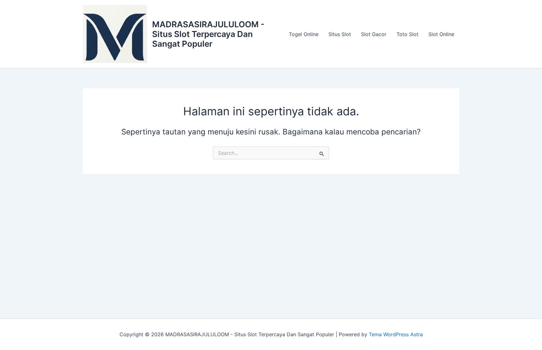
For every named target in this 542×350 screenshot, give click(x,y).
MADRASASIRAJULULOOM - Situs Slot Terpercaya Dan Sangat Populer (208, 34)
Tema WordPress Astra (396, 334)
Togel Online (303, 34)
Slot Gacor (373, 34)
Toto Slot (407, 34)
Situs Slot (339, 34)
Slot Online (441, 34)
